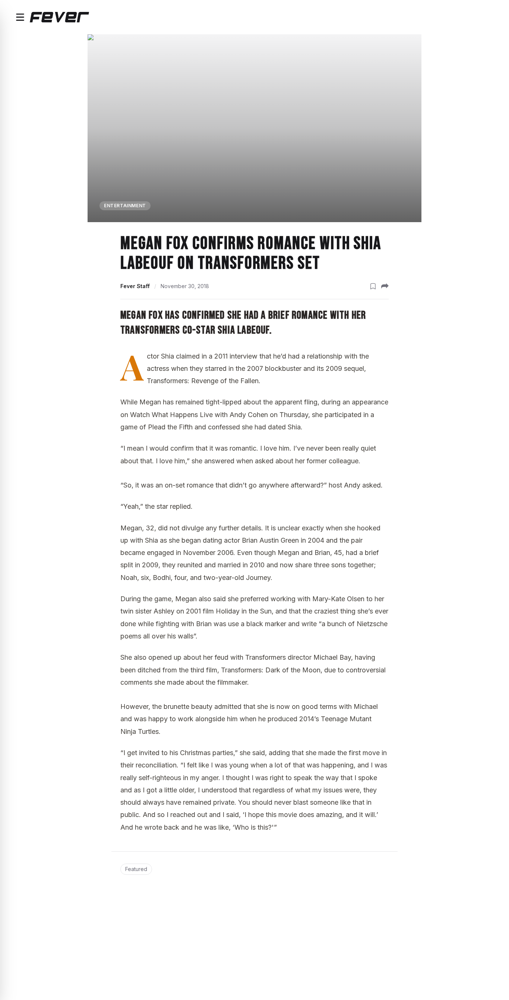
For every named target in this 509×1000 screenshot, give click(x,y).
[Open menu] (20, 17)
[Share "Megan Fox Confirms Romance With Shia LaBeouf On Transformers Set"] (385, 286)
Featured (136, 869)
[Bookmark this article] (373, 286)
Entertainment (125, 205)
